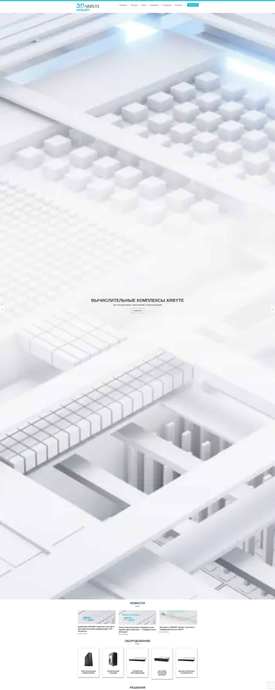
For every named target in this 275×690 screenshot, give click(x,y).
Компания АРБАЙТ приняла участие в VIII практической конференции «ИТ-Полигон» (96, 629)
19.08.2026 (83, 634)
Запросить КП (192, 5)
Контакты (178, 5)
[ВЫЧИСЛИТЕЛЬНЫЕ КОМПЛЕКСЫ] (186, 662)
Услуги (143, 5)
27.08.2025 (124, 634)
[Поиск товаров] (185, 5)
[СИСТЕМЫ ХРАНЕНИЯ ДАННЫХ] (162, 663)
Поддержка (154, 5)
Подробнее (137, 311)
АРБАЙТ (83, 10)
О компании (166, 5)
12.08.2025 (165, 632)
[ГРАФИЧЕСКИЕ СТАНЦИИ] (113, 662)
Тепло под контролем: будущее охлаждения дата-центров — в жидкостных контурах (137, 629)
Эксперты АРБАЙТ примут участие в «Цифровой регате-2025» (177, 628)
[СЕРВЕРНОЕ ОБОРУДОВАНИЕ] (137, 662)
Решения (134, 5)
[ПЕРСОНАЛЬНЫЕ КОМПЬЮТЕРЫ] (88, 662)
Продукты (123, 5)
